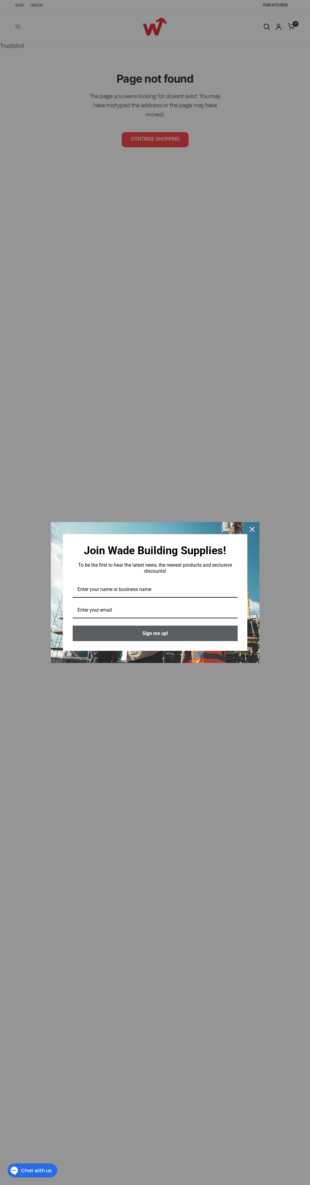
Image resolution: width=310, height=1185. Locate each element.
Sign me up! (155, 633)
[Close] (252, 529)
